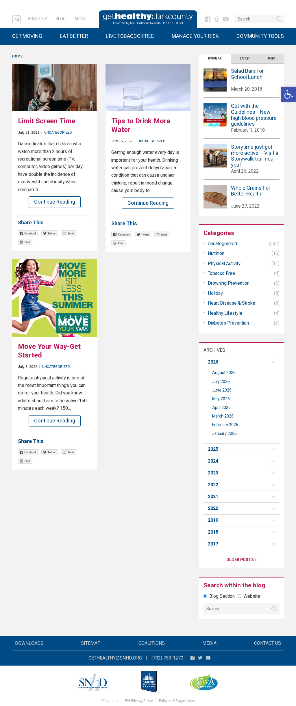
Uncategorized (58, 132)
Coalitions (151, 643)
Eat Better (74, 36)
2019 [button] (213, 520)
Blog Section (222, 596)
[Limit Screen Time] (54, 87)
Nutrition (216, 253)
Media (209, 643)
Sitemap (91, 643)
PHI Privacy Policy (139, 701)
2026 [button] (213, 362)
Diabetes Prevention (228, 323)
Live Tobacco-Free (130, 36)
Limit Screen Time (46, 121)
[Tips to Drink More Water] (148, 87)
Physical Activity (224, 263)
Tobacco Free (221, 273)
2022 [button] (213, 484)
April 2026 (221, 408)
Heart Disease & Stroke (231, 303)
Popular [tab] (214, 59)
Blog (61, 19)
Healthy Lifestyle (225, 313)
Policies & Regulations (177, 701)
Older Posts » (241, 560)
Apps (79, 19)
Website (251, 596)
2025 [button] (213, 449)
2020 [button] (213, 508)
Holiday (215, 293)
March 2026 (223, 416)
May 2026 (221, 399)
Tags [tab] (271, 59)
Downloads (29, 643)
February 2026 (225, 425)
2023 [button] (213, 473)
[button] (288, 94)
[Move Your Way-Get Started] (54, 298)
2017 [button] (213, 544)
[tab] (242, 362)
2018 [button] (213, 532)
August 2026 (224, 373)
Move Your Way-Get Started (49, 351)
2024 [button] (213, 461)
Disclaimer (110, 701)
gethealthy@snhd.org (115, 658)
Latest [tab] (244, 59)
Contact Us (267, 643)
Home (17, 56)
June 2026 (222, 390)
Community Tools (260, 36)
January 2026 (224, 434)
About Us (37, 19)
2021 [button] (213, 496)
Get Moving (27, 36)
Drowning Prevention (228, 283)
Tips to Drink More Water (140, 125)
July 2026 (221, 382)
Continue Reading (54, 202)
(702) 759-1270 (167, 658)
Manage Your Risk (195, 36)
